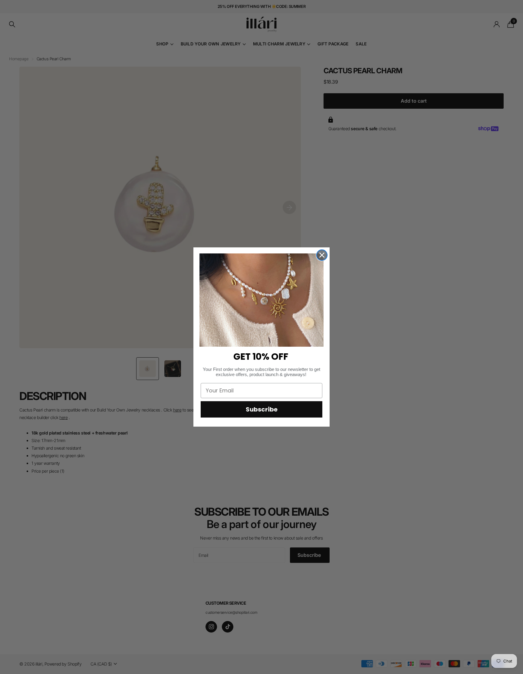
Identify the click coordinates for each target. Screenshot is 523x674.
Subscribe (262, 409)
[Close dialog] (322, 255)
